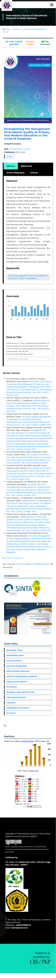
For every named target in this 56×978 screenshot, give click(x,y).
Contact (11, 703)
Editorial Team (14, 650)
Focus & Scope (14, 661)
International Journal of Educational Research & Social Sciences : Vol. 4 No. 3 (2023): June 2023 (28, 461)
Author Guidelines (16, 666)
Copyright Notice (15, 697)
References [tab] (26, 166)
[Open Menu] (52, 4)
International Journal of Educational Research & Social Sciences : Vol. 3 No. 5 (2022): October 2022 (29, 423)
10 (18, 558)
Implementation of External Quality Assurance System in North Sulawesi (28, 403)
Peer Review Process (17, 671)
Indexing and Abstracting (20, 692)
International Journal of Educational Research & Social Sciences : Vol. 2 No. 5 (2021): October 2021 (29, 392)
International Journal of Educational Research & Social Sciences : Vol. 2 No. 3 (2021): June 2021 (28, 408)
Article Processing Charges (21, 676)
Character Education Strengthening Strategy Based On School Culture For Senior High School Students (29, 487)
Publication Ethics (16, 682)
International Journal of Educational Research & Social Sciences (26, 17)
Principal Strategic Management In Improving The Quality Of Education (29, 418)
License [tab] (34, 172)
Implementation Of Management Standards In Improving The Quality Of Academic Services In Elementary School (29, 503)
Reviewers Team (15, 655)
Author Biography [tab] (16, 172)
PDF (10, 156)
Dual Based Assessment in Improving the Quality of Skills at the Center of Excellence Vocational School (29, 471)
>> (23, 558)
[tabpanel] (28, 230)
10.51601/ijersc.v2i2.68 (19, 149)
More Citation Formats (18, 359)
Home (7, 29)
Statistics (11, 687)
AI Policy (11, 713)
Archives (16, 29)
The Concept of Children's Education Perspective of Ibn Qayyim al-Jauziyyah (29, 456)
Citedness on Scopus (17, 708)
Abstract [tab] (11, 166)
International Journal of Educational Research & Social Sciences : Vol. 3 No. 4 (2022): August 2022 (30, 476)
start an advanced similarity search (33, 564)
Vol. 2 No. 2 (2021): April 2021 (34, 29)
